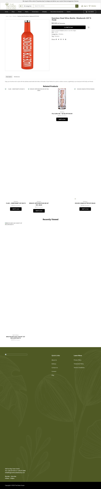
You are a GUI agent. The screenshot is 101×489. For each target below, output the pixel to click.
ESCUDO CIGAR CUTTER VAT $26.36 (85, 203)
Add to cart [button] (23, 193)
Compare (61, 30)
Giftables (60, 34)
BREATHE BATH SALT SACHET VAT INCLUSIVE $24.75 (15, 337)
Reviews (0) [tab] (17, 76)
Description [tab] (9, 76)
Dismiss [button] (76, 1)
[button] (84, 6)
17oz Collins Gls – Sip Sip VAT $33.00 (62, 113)
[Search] (76, 6)
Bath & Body (16, 335)
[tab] (9, 76)
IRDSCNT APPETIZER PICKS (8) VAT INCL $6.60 (39, 204)
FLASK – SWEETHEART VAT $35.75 (16, 203)
